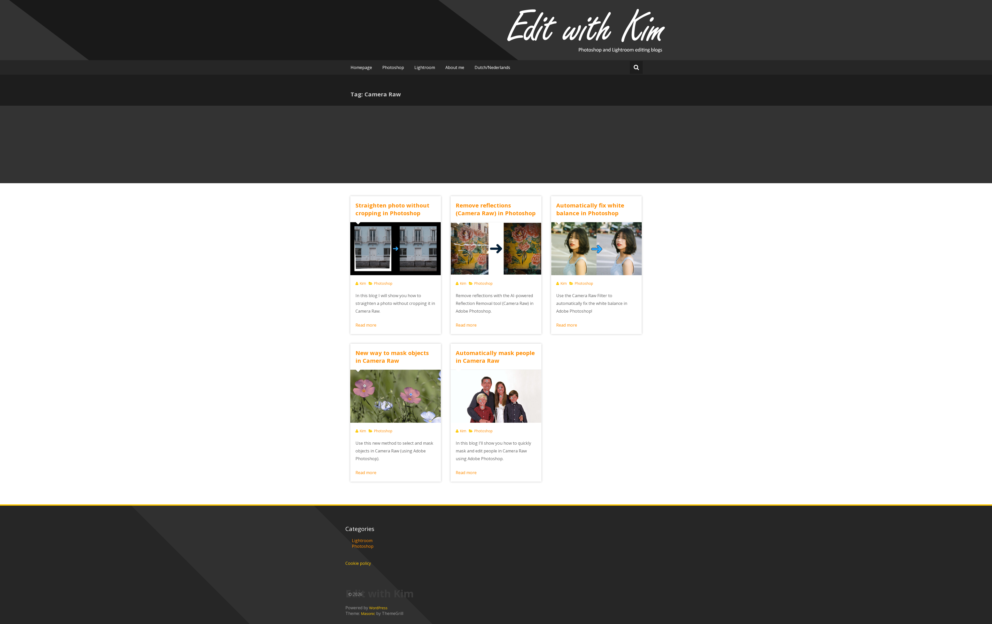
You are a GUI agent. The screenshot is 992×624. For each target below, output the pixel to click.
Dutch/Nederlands (492, 67)
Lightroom (424, 67)
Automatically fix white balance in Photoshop (590, 209)
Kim (363, 283)
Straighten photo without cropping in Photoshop (392, 209)
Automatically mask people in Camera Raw (495, 356)
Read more (365, 325)
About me (454, 67)
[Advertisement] (496, 144)
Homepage (361, 67)
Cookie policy (358, 563)
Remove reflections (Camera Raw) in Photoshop (496, 209)
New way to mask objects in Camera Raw (392, 356)
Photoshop (393, 67)
